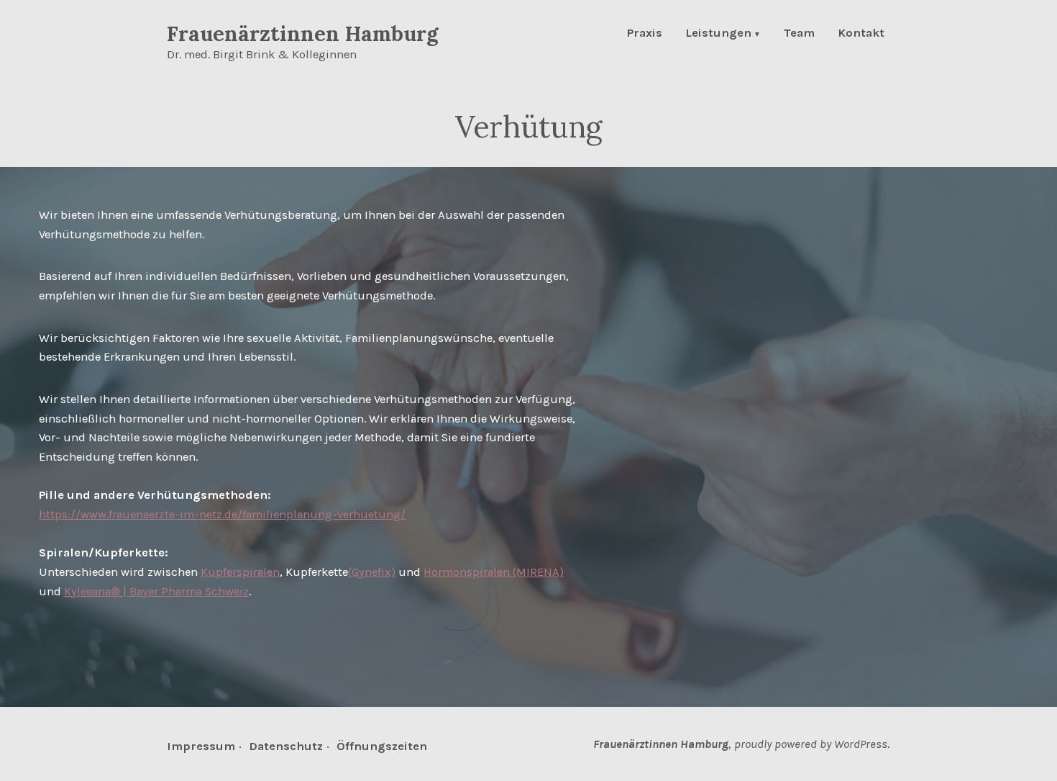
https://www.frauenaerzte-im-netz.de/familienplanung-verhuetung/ (222, 514)
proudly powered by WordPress (810, 744)
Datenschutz (286, 746)
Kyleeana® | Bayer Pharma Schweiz (156, 591)
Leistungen (718, 34)
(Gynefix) (371, 572)
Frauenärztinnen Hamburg (302, 33)
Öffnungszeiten (382, 746)
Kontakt (861, 34)
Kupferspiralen (240, 572)
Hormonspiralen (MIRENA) (494, 572)
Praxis (644, 34)
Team (799, 34)
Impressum (201, 746)
